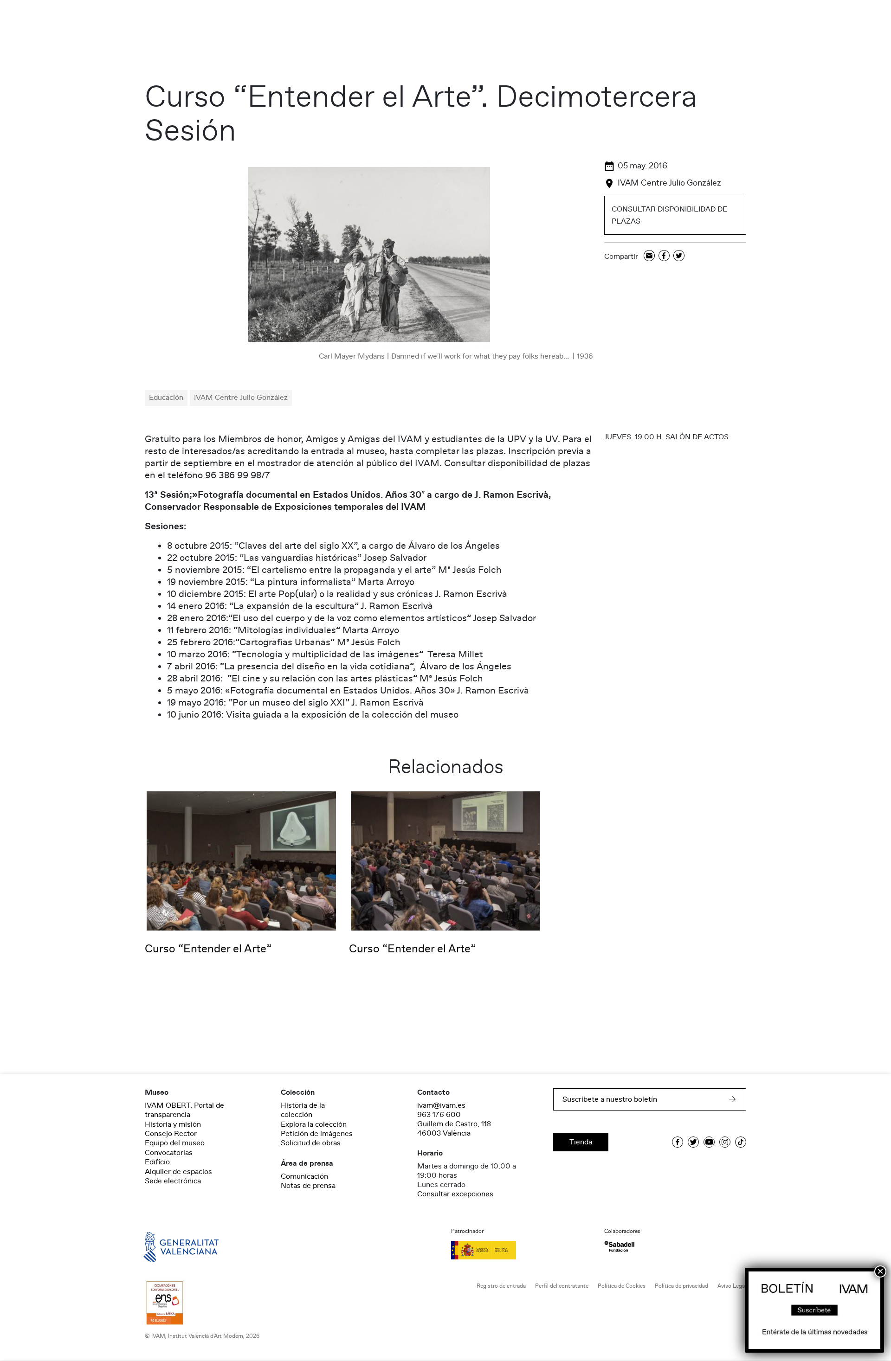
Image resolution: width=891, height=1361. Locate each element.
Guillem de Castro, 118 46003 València (454, 1128)
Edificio (157, 1162)
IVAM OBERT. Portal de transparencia (184, 1110)
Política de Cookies (622, 1286)
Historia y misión (173, 1124)
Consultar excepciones (455, 1194)
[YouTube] (709, 1142)
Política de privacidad (681, 1286)
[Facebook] (664, 256)
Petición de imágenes (317, 1133)
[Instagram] (724, 1142)
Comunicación (304, 1176)
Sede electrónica (173, 1181)
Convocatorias (169, 1152)
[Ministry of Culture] (522, 1250)
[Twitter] (678, 256)
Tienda (580, 1142)
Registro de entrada (501, 1286)
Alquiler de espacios (178, 1171)
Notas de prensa (308, 1185)
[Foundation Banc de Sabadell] (619, 1246)
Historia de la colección (303, 1110)
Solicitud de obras (311, 1143)
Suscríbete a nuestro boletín (609, 1099)
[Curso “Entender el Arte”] (241, 860)
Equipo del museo (175, 1143)
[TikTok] (740, 1142)
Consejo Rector (171, 1133)
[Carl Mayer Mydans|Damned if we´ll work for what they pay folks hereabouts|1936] (369, 254)
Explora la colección (314, 1124)
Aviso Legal (731, 1286)
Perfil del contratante (561, 1286)
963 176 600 (439, 1114)
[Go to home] (168, 1246)
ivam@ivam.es (441, 1105)
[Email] (649, 256)
